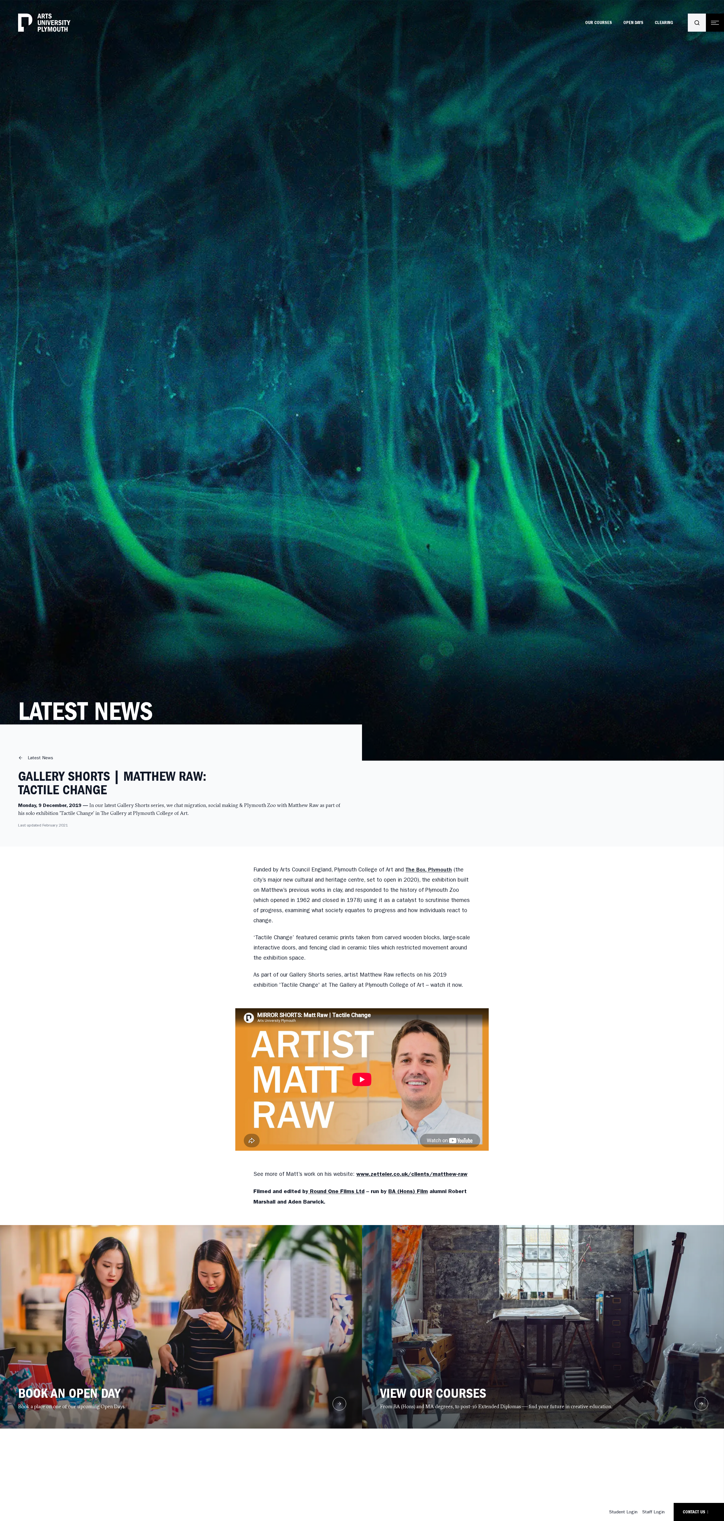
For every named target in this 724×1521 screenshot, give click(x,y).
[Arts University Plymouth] (44, 23)
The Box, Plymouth (429, 869)
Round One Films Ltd (336, 1191)
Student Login (623, 1511)
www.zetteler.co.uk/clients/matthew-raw (411, 1174)
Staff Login (653, 1511)
